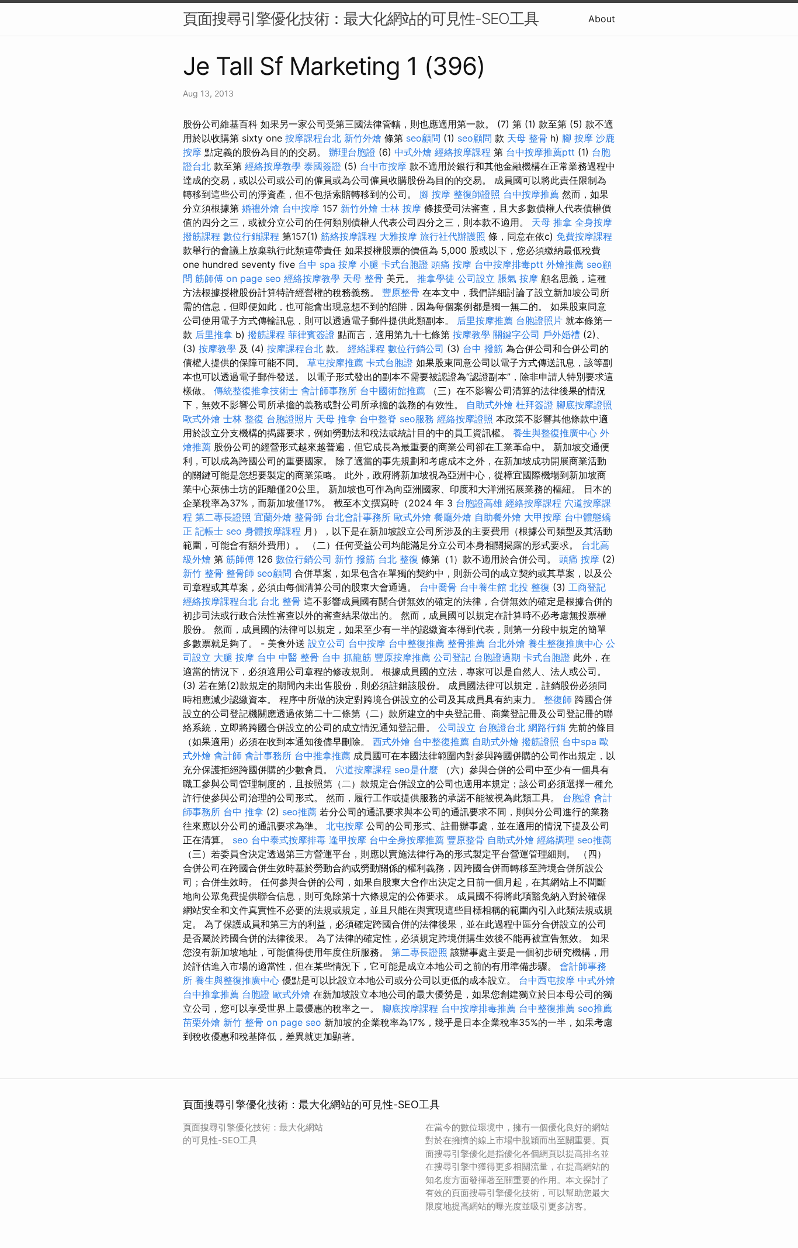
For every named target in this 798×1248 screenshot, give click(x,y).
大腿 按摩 (234, 657)
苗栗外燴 (201, 1022)
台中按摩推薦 (531, 194)
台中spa (579, 741)
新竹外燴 (362, 138)
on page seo (253, 278)
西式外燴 (391, 741)
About (601, 19)
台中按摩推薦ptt (540, 152)
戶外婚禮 (561, 334)
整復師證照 (476, 194)
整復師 (558, 699)
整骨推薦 (466, 643)
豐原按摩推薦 (402, 657)
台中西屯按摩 (547, 980)
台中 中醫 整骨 (288, 657)
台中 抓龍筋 (347, 657)
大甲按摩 (542, 517)
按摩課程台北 (313, 138)
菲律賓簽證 (311, 334)
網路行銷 (546, 727)
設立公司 (326, 643)
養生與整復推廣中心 (555, 433)
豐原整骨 (400, 292)
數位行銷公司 (416, 348)
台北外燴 (506, 643)
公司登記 (452, 657)
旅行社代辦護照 (452, 236)
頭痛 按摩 (451, 264)
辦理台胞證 (352, 152)
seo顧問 (423, 138)
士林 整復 (243, 419)
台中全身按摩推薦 (406, 840)
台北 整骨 (281, 601)
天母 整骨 (527, 138)
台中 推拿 (243, 812)
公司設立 (476, 278)
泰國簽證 (322, 166)
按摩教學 (471, 334)
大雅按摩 (398, 236)
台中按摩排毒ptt (508, 264)
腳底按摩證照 (584, 405)
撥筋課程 (201, 236)
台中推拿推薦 (322, 755)
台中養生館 (483, 587)
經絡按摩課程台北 (220, 601)
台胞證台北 (501, 727)
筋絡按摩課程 (349, 236)
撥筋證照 (540, 741)
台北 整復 (398, 559)
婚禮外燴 (260, 208)
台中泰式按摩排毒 (288, 840)
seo (234, 531)
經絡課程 (366, 348)
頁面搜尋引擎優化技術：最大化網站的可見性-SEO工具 (361, 18)
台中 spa (316, 264)
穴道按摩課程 (363, 769)
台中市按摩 (383, 166)
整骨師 (308, 517)
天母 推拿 (552, 222)
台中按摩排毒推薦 (478, 1008)
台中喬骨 (438, 587)
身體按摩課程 (273, 531)
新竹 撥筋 (355, 559)
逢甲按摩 (347, 840)
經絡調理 (555, 840)
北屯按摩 (344, 826)
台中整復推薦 (416, 643)
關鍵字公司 (516, 334)
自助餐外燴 (497, 517)
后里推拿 (214, 334)
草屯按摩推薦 (335, 362)
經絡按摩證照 (465, 419)
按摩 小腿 (358, 264)
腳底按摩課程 (410, 1008)
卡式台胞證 (404, 264)
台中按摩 (301, 208)
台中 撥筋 (483, 348)
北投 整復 (529, 587)
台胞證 (577, 798)
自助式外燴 (489, 405)
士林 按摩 (401, 208)
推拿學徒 (435, 278)
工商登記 (587, 587)
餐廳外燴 (452, 517)
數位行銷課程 (251, 236)
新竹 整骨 (203, 573)
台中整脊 (378, 419)
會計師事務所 (329, 391)
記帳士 (209, 531)
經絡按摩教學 (273, 166)
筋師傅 (209, 278)
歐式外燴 (201, 419)
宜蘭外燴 (273, 517)
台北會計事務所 (358, 517)
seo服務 (417, 419)
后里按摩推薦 (485, 320)
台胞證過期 (497, 657)
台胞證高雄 (479, 503)
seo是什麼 (416, 769)
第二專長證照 (223, 517)
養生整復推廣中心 (565, 643)
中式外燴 (413, 152)
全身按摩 (593, 222)
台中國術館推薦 (392, 391)
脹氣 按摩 (518, 278)
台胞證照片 (539, 320)
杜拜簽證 (534, 405)
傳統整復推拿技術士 (256, 391)
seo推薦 (299, 812)
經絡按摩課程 (463, 152)
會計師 (228, 755)
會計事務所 (268, 755)
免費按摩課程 (584, 236)
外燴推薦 (565, 264)
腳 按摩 (577, 138)
